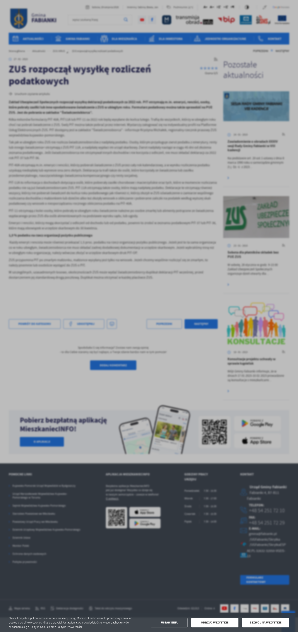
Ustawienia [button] (169, 622)
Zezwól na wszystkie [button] (266, 622)
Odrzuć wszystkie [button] (215, 622)
